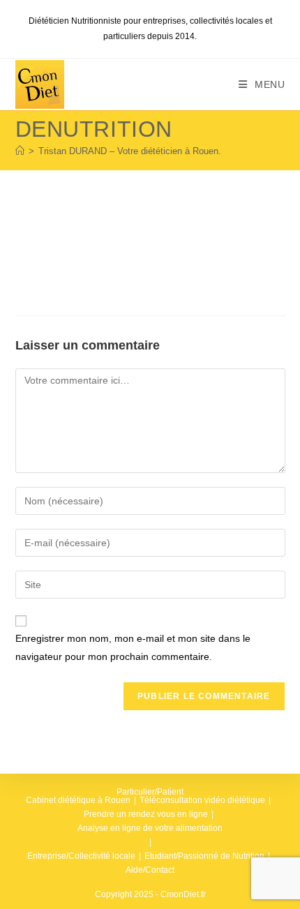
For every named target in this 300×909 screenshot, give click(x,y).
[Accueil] (19, 151)
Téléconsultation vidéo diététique (202, 800)
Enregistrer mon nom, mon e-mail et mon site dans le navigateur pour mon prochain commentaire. (132, 647)
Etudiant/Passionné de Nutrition (204, 856)
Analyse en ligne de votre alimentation (150, 828)
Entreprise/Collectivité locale (81, 856)
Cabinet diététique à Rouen (78, 800)
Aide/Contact (150, 870)
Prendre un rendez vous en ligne (146, 814)
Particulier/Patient (150, 792)
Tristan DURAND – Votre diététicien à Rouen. (129, 151)
